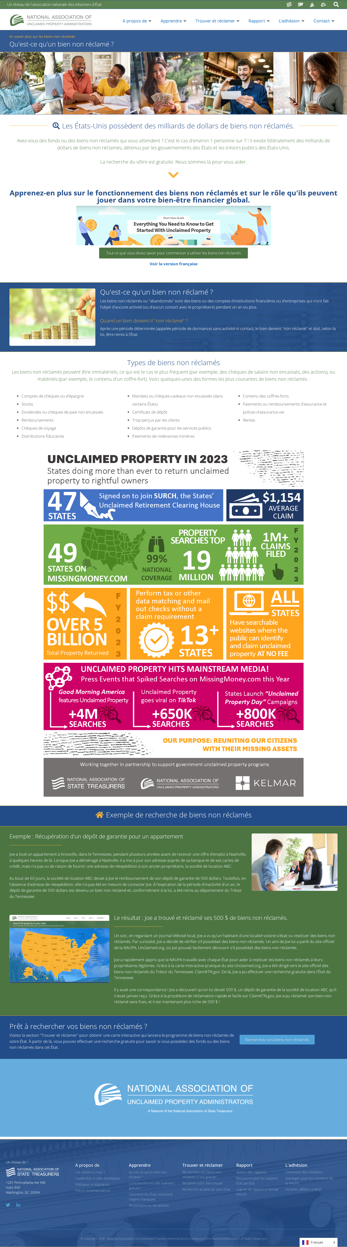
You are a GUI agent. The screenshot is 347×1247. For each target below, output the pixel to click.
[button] (137, 21)
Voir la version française (174, 263)
